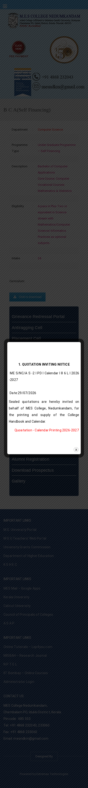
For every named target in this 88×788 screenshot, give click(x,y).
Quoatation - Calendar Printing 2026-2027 (47, 430)
